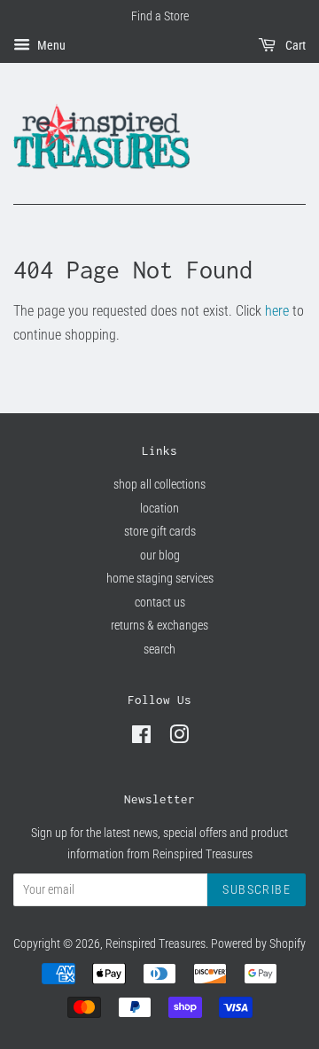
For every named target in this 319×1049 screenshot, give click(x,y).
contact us (160, 602)
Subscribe (256, 889)
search (159, 649)
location (159, 508)
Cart (294, 45)
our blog (160, 555)
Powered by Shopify (258, 943)
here (277, 310)
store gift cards (160, 531)
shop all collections (159, 484)
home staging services (160, 578)
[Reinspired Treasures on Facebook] (141, 738)
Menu (50, 45)
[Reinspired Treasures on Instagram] (179, 738)
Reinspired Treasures (155, 943)
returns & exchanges (159, 625)
